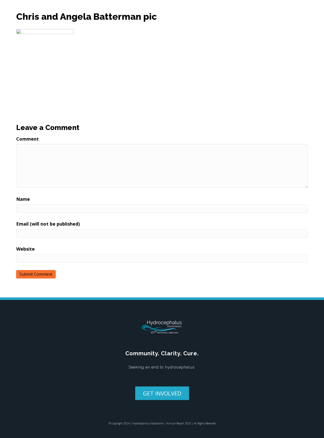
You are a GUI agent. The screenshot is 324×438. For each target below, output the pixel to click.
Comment (27, 139)
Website (25, 249)
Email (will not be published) (48, 224)
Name (23, 199)
